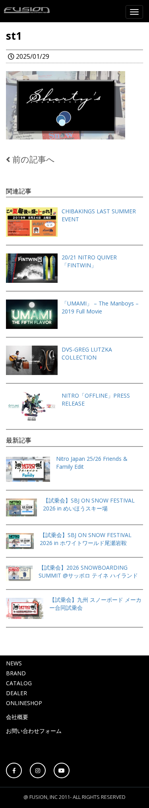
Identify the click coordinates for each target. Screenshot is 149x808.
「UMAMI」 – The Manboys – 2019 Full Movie (100, 307)
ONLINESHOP (24, 703)
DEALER (16, 693)
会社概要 (17, 717)
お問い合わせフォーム (34, 731)
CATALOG (19, 683)
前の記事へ (32, 159)
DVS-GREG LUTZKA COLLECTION (87, 353)
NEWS (14, 663)
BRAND (16, 673)
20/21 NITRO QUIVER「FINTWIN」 (89, 261)
